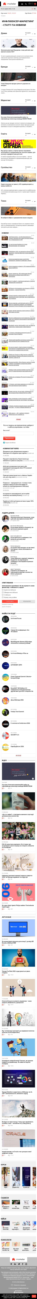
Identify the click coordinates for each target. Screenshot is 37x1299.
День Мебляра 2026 (17, 700)
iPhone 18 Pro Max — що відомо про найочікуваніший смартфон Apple (26, 1207)
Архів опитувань (6, 606)
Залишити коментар (7, 604)
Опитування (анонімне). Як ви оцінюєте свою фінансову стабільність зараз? (18, 586)
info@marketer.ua (23, 1288)
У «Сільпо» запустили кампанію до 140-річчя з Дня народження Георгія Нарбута (21, 385)
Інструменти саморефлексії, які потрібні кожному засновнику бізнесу (16, 494)
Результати (27, 601)
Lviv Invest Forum (16, 618)
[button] (35, 34)
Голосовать (10, 601)
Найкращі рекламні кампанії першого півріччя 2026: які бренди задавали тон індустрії (17, 876)
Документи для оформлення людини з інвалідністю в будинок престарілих (15, 452)
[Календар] (29, 4)
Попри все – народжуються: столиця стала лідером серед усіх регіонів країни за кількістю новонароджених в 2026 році (17, 484)
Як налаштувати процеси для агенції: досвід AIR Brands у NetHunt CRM (18, 942)
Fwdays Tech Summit (17, 711)
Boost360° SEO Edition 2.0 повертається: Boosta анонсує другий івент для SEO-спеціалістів (22, 689)
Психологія (6, 1240)
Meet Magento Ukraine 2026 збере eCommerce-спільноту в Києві (21, 642)
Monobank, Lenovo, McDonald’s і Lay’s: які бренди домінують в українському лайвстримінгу (22, 326)
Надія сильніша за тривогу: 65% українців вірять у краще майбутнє (22, 267)
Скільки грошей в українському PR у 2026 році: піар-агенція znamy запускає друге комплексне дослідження (22, 297)
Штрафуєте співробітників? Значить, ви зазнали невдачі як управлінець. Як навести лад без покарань (17, 1062)
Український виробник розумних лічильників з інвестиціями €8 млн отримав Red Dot (21, 340)
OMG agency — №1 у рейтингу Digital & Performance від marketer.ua (19, 414)
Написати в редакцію (20, 1285)
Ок (34, 1296)
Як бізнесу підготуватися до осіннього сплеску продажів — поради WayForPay (21, 289)
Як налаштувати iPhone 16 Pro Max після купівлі (16, 1207)
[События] (32, 4)
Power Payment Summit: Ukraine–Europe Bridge (21, 677)
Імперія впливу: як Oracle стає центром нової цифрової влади (16, 1152)
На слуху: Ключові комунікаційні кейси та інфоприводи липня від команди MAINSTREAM (17, 785)
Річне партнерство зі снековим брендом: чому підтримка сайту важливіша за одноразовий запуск (16, 1228)
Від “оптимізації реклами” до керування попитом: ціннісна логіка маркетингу (18, 1031)
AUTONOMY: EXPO (16, 665)
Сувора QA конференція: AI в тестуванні (20, 630)
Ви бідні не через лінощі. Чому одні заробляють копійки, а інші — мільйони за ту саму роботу (17, 1122)
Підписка (35, 4)
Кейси (3, 1219)
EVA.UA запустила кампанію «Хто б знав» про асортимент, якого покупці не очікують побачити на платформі (18, 846)
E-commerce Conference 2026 (20, 723)
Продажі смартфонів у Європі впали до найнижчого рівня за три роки (16, 459)
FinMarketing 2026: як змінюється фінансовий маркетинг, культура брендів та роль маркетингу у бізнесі (22, 253)
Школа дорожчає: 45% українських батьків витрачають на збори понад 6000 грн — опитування (20, 275)
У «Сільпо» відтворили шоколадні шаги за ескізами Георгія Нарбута (20, 333)
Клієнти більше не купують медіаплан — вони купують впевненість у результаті (16, 1001)
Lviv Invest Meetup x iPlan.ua (19, 653)
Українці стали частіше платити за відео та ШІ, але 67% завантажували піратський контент (21, 370)
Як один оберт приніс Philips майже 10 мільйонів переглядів (18, 906)
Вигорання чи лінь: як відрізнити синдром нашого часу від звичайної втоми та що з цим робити (5, 1249)
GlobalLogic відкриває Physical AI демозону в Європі (21, 377)
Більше (18, 419)
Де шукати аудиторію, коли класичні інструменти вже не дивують (26, 1228)
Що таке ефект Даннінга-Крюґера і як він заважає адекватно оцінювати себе (16, 1249)
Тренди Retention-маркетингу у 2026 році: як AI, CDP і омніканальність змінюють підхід (17, 1092)
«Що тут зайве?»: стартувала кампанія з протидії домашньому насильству (22, 282)
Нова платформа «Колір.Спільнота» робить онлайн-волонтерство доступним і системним (21, 399)
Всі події (18, 755)
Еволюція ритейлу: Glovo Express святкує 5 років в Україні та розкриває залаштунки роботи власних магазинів (22, 364)
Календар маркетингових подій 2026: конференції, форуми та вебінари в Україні (20, 260)
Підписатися (9, 438)
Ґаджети (5, 1198)
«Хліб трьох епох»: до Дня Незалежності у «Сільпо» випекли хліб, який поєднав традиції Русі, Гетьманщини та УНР (21, 238)
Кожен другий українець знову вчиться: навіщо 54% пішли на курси (21, 311)
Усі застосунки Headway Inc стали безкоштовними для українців (18, 245)
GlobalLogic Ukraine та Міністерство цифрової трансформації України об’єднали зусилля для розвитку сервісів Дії (21, 356)
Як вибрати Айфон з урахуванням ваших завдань (6, 1207)
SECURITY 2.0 (15, 735)
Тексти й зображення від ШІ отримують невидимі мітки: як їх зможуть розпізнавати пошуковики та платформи (22, 319)
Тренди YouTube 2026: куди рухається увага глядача (16, 972)
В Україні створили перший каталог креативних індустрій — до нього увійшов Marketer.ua (21, 406)
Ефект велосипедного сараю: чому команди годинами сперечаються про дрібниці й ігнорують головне (26, 1249)
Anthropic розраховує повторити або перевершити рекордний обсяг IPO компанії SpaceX (17, 468)
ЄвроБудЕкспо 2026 (17, 746)
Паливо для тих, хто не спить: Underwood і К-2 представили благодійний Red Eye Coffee (21, 392)
